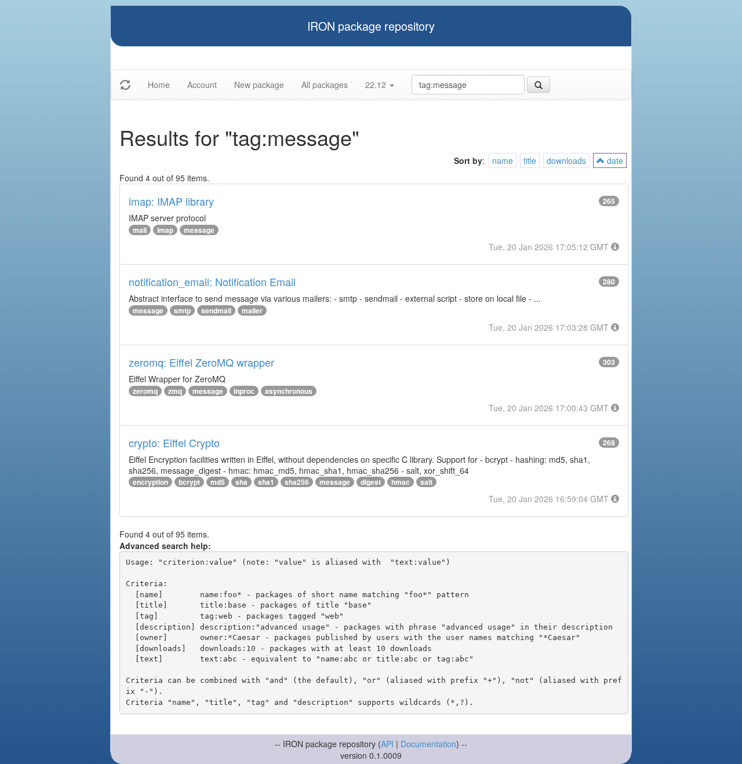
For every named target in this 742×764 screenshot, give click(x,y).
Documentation (428, 744)
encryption (150, 482)
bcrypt (189, 482)
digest (371, 482)
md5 (217, 482)
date (614, 160)
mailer (252, 310)
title (529, 160)
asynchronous (288, 391)
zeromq (145, 391)
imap (165, 230)
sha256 (297, 482)
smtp (182, 310)
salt (426, 482)
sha (241, 482)
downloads (566, 160)
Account (202, 84)
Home (159, 84)
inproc (244, 391)
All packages (324, 84)
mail (140, 230)
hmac (400, 482)
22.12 (376, 84)
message (199, 230)
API (387, 744)
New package (259, 84)
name (502, 160)
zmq (175, 391)
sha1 (266, 482)
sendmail (216, 310)
